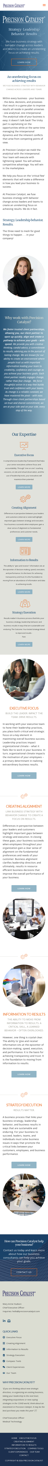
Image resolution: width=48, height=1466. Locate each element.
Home (14, 1438)
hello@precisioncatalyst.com (26, 1311)
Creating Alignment (24, 1441)
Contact (24, 1455)
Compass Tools (35, 1448)
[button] (24, 62)
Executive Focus (27, 1438)
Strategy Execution (15, 1448)
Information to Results (24, 1445)
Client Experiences (18, 1452)
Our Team (35, 1452)
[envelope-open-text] (9, 1320)
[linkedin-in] (5, 1320)
